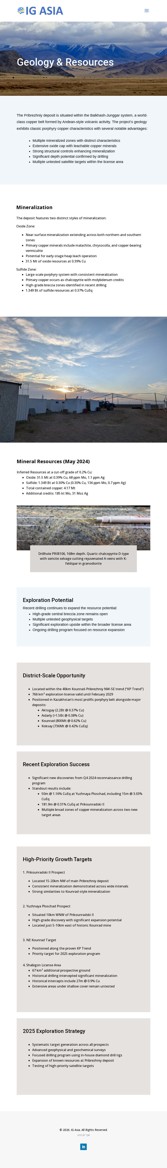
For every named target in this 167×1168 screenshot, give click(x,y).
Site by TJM (83, 1135)
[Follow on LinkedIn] (83, 1147)
